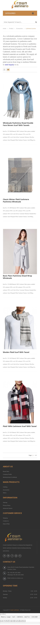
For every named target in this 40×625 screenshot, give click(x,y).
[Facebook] (12, 555)
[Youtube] (16, 555)
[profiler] (3, 614)
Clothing (5, 487)
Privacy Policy (6, 505)
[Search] (36, 22)
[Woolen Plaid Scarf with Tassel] (20, 328)
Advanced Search (7, 508)
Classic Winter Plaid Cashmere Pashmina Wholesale (16, 200)
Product (11, 28)
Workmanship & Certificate (10, 477)
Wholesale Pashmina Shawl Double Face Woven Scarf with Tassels (18, 124)
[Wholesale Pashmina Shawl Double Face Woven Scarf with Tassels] (20, 98)
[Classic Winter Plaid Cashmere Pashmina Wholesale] (20, 175)
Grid (4, 69)
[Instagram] (8, 555)
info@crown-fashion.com (17, 578)
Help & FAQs (6, 524)
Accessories (19, 28)
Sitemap (5, 502)
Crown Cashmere (14, 610)
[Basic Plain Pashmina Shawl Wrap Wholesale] (20, 251)
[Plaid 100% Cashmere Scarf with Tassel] (20, 402)
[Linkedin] (19, 555)
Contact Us (6, 521)
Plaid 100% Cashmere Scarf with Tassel (20, 426)
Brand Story (6, 471)
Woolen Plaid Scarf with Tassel (16, 352)
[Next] (36, 455)
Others (4, 493)
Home (4, 28)
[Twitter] (4, 555)
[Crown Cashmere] (20, 1)
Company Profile (7, 474)
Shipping (5, 518)
